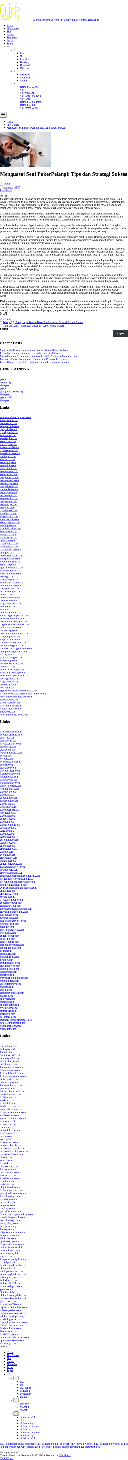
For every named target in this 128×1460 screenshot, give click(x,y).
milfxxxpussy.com (9, 980)
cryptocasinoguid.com (11, 872)
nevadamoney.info (9, 1253)
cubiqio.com (6, 552)
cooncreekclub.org (10, 1058)
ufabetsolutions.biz (10, 824)
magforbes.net (7, 1121)
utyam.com (6, 989)
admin (7, 183)
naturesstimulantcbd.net (12, 1022)
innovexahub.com (9, 447)
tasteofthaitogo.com (10, 1220)
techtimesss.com (8, 1097)
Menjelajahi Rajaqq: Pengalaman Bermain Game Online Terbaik (34, 350)
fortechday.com (8, 711)
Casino (10, 34)
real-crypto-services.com (13, 920)
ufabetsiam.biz (7, 803)
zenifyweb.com (8, 606)
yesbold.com (6, 758)
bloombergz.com (9, 1142)
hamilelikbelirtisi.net (10, 528)
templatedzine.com (10, 962)
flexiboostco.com (9, 420)
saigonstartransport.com (12, 1232)
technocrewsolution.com (13, 1112)
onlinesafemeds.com (10, 785)
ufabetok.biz (6, 851)
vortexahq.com (8, 462)
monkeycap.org (8, 1124)
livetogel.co (6, 609)
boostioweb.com (8, 423)
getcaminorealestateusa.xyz (14, 714)
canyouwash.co (8, 740)
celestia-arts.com (8, 1064)
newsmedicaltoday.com (12, 675)
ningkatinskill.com (9, 956)
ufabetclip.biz (7, 794)
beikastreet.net (7, 1049)
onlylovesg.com (8, 630)
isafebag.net (6, 1139)
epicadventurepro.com (11, 567)
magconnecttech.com (11, 603)
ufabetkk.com (7, 1184)
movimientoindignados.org (14, 977)
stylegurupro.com (9, 546)
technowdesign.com (10, 905)
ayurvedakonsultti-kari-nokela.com (18, 887)
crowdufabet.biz (8, 857)
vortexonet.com (8, 441)
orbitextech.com (8, 600)
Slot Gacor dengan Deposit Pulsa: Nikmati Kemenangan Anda (66, 19)
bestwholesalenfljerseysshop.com (17, 881)
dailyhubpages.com (10, 636)
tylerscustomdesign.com (12, 1091)
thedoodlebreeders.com (12, 944)
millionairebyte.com (10, 708)
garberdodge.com (9, 1079)
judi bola (25, 74)
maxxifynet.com (8, 444)
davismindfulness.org (11, 705)
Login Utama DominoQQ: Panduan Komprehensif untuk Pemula (34, 362)
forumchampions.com (11, 1067)
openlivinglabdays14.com (13, 884)
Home (10, 25)
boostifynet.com (8, 492)
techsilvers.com (8, 953)
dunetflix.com (7, 974)
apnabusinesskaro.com (12, 1340)
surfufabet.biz (7, 830)
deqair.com (6, 950)
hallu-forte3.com (8, 1280)
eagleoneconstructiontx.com (14, 624)
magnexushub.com (10, 773)
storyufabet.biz (8, 842)
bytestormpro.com (9, 579)
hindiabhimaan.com (10, 1328)
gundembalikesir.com (11, 752)
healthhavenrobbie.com (12, 618)
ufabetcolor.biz (8, 815)
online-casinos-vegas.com (13, 1313)
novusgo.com (7, 576)
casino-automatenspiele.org (14, 1151)
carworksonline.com (10, 1094)
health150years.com (10, 1106)
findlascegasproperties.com (14, 615)
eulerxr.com (6, 594)
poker (3, 379)
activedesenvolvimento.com (14, 633)
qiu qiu (24, 68)
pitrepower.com (8, 1301)
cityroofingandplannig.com (14, 911)
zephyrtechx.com (9, 498)
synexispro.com (8, 684)
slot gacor (25, 98)
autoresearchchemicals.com (14, 1337)
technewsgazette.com (11, 1190)
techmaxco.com (8, 534)
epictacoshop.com (9, 1241)
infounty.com (7, 926)
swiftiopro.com (8, 525)
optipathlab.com (8, 429)
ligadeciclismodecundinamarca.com (18, 690)
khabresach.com (8, 1331)
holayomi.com (7, 687)
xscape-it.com (7, 896)
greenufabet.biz (8, 812)
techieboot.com (8, 749)
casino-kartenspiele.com (12, 1148)
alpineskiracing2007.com (13, 1295)
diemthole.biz (7, 1181)
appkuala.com (7, 1205)
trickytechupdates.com (12, 1325)
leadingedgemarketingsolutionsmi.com (20, 875)
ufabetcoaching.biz (10, 702)
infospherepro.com (10, 558)
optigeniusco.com (9, 477)
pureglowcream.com (11, 1211)
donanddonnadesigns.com (13, 621)
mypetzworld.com (9, 923)
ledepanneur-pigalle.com (13, 1259)
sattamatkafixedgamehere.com (16, 648)
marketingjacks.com (10, 1319)
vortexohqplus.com (10, 522)
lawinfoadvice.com (10, 965)
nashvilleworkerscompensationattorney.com (23, 693)
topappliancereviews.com (13, 1322)
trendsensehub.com (10, 588)
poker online (6, 397)
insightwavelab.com (10, 570)
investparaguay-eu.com (12, 929)
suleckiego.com (8, 1343)
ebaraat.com (6, 764)
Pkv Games (13, 28)
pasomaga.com (8, 1016)
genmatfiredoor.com (10, 612)
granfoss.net (6, 1289)
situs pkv (4, 385)
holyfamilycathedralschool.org (16, 696)
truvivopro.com (8, 456)
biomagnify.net (8, 1028)
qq (21, 56)
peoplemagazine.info (11, 734)
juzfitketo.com (7, 1013)
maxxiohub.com (8, 468)
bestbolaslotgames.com (12, 645)
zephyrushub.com (9, 426)
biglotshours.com (9, 779)
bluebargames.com (10, 1070)
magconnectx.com (9, 681)
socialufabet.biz (8, 827)
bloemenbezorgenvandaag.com (16, 1214)
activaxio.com (7, 540)
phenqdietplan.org (9, 968)
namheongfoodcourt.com (13, 1274)
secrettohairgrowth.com (12, 1217)
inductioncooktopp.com (12, 672)
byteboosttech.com (10, 770)
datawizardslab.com (10, 549)
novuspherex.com (9, 480)
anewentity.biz (7, 1202)
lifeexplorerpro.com (10, 573)
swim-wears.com (9, 1082)
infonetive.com (8, 1238)
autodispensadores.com (12, 669)
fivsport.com (6, 959)
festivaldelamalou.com (12, 1073)
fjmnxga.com (7, 1229)
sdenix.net (5, 1127)
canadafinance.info (10, 1250)
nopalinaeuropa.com (10, 1025)
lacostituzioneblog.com (12, 992)
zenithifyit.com (8, 465)
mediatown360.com (10, 1304)
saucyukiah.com (8, 1046)
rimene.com (6, 1256)
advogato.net (7, 1136)
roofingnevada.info (10, 678)
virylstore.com (7, 1100)
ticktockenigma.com (10, 591)
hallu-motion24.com (10, 1283)
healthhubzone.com (10, 761)
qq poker (64, 1443)
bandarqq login (50, 1443)
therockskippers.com (11, 1286)
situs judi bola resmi (29, 1443)
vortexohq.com (8, 564)
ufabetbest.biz (7, 833)
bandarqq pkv (107, 1443)
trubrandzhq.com (9, 489)
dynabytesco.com (9, 543)
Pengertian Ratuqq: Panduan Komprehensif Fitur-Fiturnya (30, 353)
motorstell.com (8, 1103)
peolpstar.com (7, 1088)
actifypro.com (7, 507)
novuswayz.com (8, 504)
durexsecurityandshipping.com (16, 908)
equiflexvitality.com (10, 627)
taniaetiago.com (8, 1010)
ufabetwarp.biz (8, 791)
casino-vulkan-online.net (13, 1298)
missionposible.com (10, 1310)
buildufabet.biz (8, 860)
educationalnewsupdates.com (15, 417)
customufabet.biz (9, 839)
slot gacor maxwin (30, 95)
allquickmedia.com (10, 1187)
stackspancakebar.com (11, 1271)
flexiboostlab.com (9, 519)
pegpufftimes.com (9, 1061)
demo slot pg (27, 104)
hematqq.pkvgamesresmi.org (85, 1446)
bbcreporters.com (9, 869)
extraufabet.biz (8, 818)
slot (22, 89)
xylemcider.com (8, 1007)
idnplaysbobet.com (10, 639)
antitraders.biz (7, 890)
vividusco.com (7, 459)
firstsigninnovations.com (13, 1076)
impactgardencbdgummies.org (16, 1019)
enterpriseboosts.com (11, 1145)
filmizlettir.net (7, 1052)
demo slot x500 (29, 86)
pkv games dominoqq (11, 391)
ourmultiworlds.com (10, 1055)
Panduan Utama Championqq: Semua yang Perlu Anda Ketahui (33, 359)
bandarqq (25, 62)
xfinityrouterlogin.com (12, 1316)
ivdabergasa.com (9, 914)
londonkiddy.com (9, 699)
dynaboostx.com (8, 510)
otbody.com (6, 1157)
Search (4, 328)
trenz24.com (6, 1163)
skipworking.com (9, 1166)
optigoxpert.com (8, 501)
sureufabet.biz (7, 836)
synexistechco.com (10, 453)
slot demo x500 (29, 107)
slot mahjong (27, 92)
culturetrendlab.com (10, 585)
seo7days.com (7, 1208)
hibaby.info (6, 654)
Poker (10, 40)
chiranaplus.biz (8, 1268)
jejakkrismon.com (9, 1178)
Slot (9, 31)
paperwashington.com (11, 657)
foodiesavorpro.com (10, 561)
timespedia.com (8, 1175)
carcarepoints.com (9, 941)
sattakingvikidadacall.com (13, 642)
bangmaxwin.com (9, 1235)
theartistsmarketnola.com (13, 1265)
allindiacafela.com (9, 1292)
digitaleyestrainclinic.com (13, 1307)
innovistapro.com (9, 516)
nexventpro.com (8, 495)
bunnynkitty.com (9, 1223)
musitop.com (7, 986)
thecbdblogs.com (9, 1334)
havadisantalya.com (10, 743)
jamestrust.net (7, 1160)
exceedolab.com (8, 537)
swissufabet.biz (8, 806)
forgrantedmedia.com (11, 1085)
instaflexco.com (8, 513)
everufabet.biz (7, 854)
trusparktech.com (9, 486)
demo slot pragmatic (31, 101)
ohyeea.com (6, 995)
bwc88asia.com (8, 932)
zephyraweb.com (9, 471)
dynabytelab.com (9, 432)
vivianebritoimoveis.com (13, 1118)
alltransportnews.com (11, 863)
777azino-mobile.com (11, 899)
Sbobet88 (12, 37)
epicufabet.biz (7, 845)
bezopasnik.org (8, 1226)
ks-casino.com (7, 938)
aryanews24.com (9, 893)
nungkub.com (7, 1001)
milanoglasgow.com (10, 1277)
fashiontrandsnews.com (12, 866)
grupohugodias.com (10, 947)
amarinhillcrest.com (10, 1130)
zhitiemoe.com (7, 998)
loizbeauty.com (8, 1169)
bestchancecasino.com (11, 663)
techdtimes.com (8, 746)
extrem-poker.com (9, 935)
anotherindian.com (10, 1004)
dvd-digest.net (7, 1262)
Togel (10, 43)
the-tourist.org (7, 1133)
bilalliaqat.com (7, 666)
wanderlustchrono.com (12, 582)
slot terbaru (12, 1443)
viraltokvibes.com (9, 1115)
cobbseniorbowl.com (11, 902)
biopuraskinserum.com (12, 1244)
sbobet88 (25, 77)
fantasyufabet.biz (9, 800)
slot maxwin (18, 1446)
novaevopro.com (9, 483)
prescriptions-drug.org (11, 1109)
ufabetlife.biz (7, 821)
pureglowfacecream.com (13, 1193)
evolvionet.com (8, 435)
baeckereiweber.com (11, 731)
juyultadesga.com (9, 917)
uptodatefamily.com (10, 983)
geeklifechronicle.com (11, 555)
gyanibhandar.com (9, 788)
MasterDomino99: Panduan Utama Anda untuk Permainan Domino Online (39, 356)
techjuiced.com (8, 767)
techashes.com (7, 737)
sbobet (23, 80)
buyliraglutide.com (10, 782)
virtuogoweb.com (9, 776)
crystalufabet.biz (8, 848)
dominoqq (5, 382)
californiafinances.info (11, 1247)
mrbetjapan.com (8, 1199)
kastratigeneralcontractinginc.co (16, 878)
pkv (22, 53)
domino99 (25, 65)
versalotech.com (8, 531)
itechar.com (6, 755)
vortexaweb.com (9, 474)
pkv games (26, 59)
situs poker (62, 1446)
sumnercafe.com (8, 971)
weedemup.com (8, 660)
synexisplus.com (8, 438)
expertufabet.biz (8, 797)
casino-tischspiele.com (12, 1154)
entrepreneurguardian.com (14, 651)
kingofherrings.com (10, 1196)
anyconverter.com (9, 1172)
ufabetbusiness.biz (9, 809)
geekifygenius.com (10, 597)
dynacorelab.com (9, 450)
